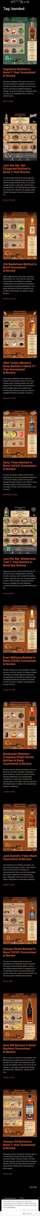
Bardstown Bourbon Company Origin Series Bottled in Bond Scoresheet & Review (18, 758)
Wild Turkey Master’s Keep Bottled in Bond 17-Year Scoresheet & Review (19, 367)
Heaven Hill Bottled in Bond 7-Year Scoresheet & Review (19, 1145)
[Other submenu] (24, 1198)
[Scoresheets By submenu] (16, 1198)
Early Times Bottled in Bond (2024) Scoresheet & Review (19, 466)
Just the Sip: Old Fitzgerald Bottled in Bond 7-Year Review (17, 169)
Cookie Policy (11, 1207)
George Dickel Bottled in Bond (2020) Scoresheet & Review (19, 952)
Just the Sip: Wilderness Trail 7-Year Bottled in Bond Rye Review (19, 562)
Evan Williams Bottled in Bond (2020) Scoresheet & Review (19, 661)
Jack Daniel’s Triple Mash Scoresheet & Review (20, 857)
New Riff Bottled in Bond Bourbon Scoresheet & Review (19, 1048)
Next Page (33, 1187)
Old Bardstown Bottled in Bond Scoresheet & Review (20, 267)
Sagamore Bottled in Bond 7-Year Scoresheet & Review (19, 72)
